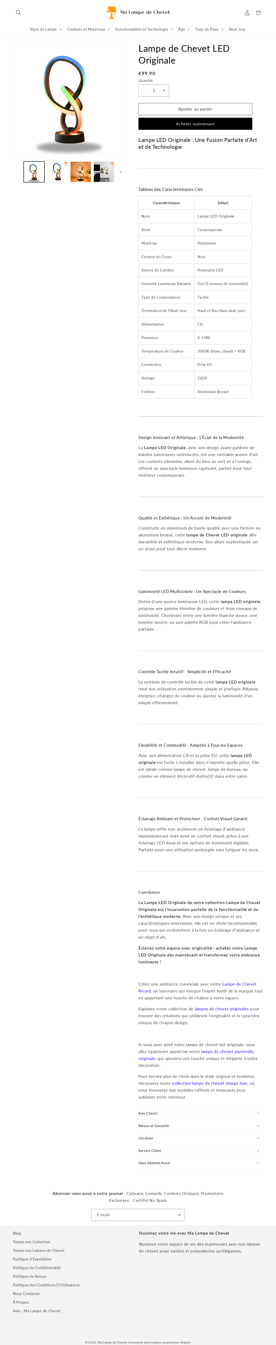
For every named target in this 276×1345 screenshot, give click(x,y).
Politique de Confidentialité (37, 1267)
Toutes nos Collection (31, 1242)
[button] (18, 13)
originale (146, 1058)
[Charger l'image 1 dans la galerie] (34, 171)
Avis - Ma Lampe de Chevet (37, 1311)
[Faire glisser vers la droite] (120, 172)
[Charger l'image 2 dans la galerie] (57, 171)
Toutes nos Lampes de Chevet (38, 1250)
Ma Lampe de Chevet (112, 1342)
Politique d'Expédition (32, 1259)
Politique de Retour (30, 1276)
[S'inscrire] (178, 1215)
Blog (17, 1233)
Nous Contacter (26, 1293)
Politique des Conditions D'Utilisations (46, 1285)
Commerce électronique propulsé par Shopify (159, 1342)
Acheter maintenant (195, 123)
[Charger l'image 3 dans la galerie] (80, 171)
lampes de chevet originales (222, 1008)
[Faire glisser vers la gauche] (17, 172)
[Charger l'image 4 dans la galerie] (104, 171)
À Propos (21, 1302)
